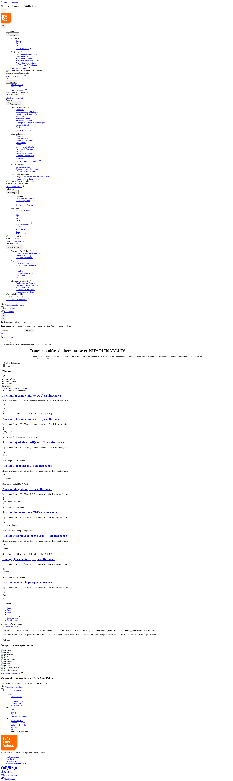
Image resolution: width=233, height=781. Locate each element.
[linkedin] (9, 769)
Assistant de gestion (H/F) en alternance (27, 489)
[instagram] (6, 769)
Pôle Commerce (22, 56)
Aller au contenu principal (11, 2)
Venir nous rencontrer (12, 690)
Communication (22, 138)
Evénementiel (21, 143)
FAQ (17, 278)
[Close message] (3, 11)
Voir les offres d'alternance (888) (14, 388)
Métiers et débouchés (19, 725)
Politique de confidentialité (16, 763)
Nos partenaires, (17, 701)
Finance (19, 145)
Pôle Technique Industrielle (26, 63)
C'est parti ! (29, 330)
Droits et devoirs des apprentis (27, 203)
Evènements (20, 275)
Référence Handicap (23, 255)
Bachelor (19, 218)
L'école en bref (16, 697)
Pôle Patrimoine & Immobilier (27, 61)
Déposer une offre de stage (26, 171)
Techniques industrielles (25, 156)
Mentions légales (12, 757)
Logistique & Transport (24, 149)
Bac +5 (18, 45)
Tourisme (19, 127)
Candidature (9, 312)
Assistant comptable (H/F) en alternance (27, 582)
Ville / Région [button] (9, 379)
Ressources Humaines (24, 121)
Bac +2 (18, 41)
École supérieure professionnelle (28, 253)
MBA (18, 220)
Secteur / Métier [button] (10, 381)
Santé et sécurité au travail (25, 205)
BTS (17, 216)
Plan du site (10, 759)
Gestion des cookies (13, 761)
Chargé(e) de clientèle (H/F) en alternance (28, 559)
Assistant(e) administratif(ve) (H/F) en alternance (33, 442)
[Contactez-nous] (2, 334)
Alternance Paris (17, 721)
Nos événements (17, 703)
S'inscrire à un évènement (25, 290)
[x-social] (13, 769)
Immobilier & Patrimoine (25, 147)
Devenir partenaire (23, 167)
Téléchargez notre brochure (14, 305)
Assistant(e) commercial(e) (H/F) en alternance (31, 395)
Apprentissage (21, 229)
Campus (9, 78)
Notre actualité (16, 705)
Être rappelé (9, 337)
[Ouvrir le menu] (3, 26)
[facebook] (2, 769)
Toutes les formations (19, 716)
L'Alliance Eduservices (24, 258)
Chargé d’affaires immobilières (27, 179)
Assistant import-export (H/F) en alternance (29, 512)
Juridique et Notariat (23, 118)
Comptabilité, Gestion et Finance (28, 114)
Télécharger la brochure (25, 292)
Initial (18, 232)
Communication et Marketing (27, 112)
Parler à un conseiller (24, 287)
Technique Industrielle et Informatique (30, 123)
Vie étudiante (16, 727)
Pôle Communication (24, 59)
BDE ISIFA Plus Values (25, 273)
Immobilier (20, 116)
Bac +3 (18, 43)
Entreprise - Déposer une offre (27, 285)
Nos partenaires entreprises (26, 265)
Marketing (19, 151)
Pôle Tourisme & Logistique (26, 65)
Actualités (19, 271)
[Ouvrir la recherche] (3, 315)
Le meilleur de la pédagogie (26, 198)
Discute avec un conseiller (11, 626)
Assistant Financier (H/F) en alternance (27, 465)
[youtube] (16, 769)
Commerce (20, 110)
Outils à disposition (23, 201)
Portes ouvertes (10, 308)
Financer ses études (23, 211)
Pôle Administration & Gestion (27, 54)
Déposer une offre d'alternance (27, 169)
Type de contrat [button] (10, 384)
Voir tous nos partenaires (10, 673)
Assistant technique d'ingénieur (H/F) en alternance (34, 535)
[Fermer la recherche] (3, 319)
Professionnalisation (23, 234)
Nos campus (15, 699)
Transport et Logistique (24, 125)
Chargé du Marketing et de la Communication (33, 177)
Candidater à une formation (26, 283)
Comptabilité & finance (24, 140)
